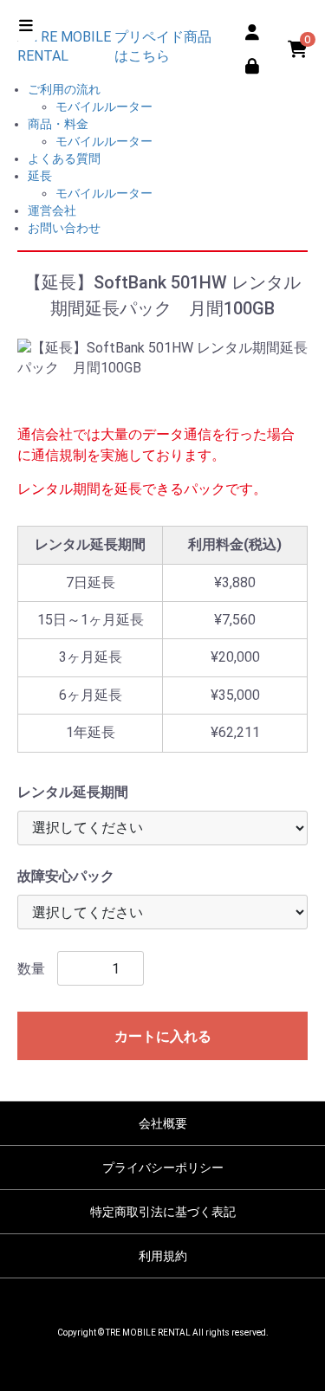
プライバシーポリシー (163, 1167)
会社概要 (163, 1123)
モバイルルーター (104, 106)
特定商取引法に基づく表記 (163, 1212)
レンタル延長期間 (72, 792)
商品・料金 (58, 124)
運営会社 (52, 210)
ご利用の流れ (64, 89)
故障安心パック (65, 876)
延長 (40, 176)
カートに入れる (162, 1036)
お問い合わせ (64, 228)
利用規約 (163, 1256)
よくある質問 (64, 158)
